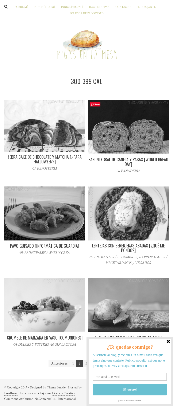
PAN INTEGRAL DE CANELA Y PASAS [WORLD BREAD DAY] (128, 161)
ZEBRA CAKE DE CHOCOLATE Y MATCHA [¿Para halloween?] (45, 159)
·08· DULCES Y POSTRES (31, 344)
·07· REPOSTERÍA (44, 168)
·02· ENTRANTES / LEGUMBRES (113, 257)
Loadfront (11, 393)
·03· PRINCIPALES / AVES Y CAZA (44, 252)
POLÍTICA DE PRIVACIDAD (87, 13)
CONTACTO (123, 7)
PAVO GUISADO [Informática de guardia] (44, 246)
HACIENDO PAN (99, 7)
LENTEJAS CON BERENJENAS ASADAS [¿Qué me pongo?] (128, 247)
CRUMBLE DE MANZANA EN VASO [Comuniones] (44, 337)
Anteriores (59, 363)
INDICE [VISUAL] (72, 7)
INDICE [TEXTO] (44, 7)
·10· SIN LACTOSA (63, 344)
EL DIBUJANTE (146, 7)
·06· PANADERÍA (128, 170)
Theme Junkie (56, 387)
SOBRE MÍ (21, 7)
